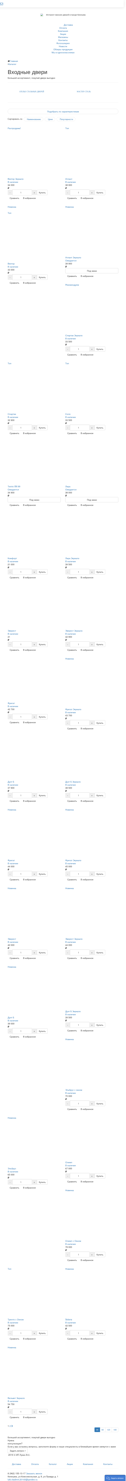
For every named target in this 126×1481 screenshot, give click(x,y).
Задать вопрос (17, 1450)
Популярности (66, 119)
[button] (115, 1478)
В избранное (29, 198)
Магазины (63, 37)
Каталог (53, 1463)
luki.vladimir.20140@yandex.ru (22, 1479)
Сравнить (14, 198)
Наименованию (34, 119)
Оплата (63, 27)
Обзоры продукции (63, 49)
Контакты (63, 40)
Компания (63, 30)
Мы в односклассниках (63, 52)
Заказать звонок (34, 1473)
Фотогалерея (63, 43)
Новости (63, 46)
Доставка (68, 24)
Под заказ (92, 270)
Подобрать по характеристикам (63, 111)
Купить (42, 192)
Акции (63, 33)
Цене (50, 119)
